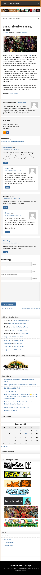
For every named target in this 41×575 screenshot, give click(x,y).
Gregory (5, 32)
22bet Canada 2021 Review (13, 388)
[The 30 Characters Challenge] (20, 11)
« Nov (3, 446)
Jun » (7, 446)
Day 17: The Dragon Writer (21, 320)
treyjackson (7, 337)
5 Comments (23, 32)
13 (4, 437)
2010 (11, 93)
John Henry (7, 340)
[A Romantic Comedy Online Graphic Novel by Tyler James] (17, 495)
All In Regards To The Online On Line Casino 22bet (20, 385)
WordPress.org (8, 546)
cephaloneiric (7, 147)
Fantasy (16, 93)
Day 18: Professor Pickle (20, 327)
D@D (29, 55)
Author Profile (21, 103)
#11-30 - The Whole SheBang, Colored (17, 28)
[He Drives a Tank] (17, 504)
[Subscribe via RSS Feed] (4, 132)
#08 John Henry (18, 337)
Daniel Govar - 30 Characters (31, 309)
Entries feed (8, 539)
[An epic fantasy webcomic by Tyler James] (21, 517)
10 (26, 434)
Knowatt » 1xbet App (10, 410)
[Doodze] (17, 477)
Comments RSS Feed (17, 141)
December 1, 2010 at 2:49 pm (11, 243)
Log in (6, 536)
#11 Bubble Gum (24, 333)
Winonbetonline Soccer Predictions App (16, 407)
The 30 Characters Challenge (20, 565)
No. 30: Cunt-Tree (7, 309)
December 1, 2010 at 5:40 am (11, 149)
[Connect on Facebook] (7, 132)
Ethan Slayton (7, 241)
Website (34, 278)
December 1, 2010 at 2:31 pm (13, 215)
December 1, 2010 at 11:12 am (11, 198)
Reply (5, 162)
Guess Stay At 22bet (10, 391)
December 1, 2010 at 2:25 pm (13, 170)
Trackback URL (5, 141)
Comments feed (9, 542)
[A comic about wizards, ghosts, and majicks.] (17, 486)
